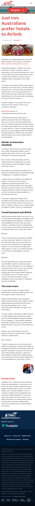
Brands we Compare (14, 439)
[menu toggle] (31, 3)
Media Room (26, 436)
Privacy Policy (8, 500)
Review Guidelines (22, 500)
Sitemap (26, 439)
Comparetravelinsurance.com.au (16, 63)
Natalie (17, 40)
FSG (16, 496)
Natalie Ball (5, 111)
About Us (7, 436)
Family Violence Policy (29, 500)
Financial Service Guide (15, 500)
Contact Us (16, 436)
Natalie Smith (8, 379)
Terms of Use (22, 496)
